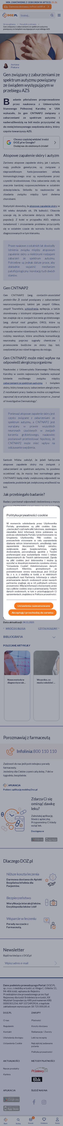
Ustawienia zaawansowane (33, 605)
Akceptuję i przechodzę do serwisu (32, 612)
